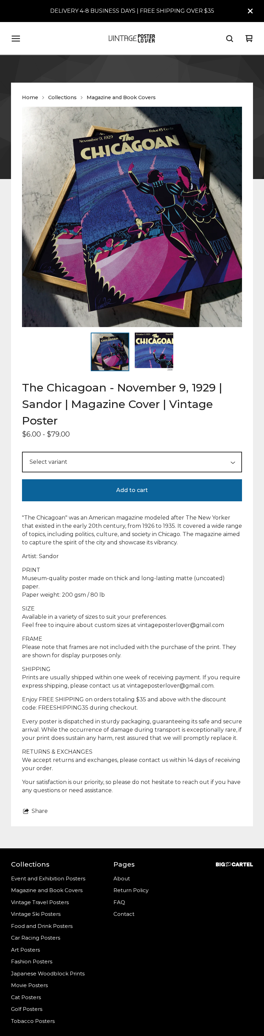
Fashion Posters (31, 961)
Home (30, 97)
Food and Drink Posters (42, 926)
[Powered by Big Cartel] (234, 864)
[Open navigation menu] (16, 38)
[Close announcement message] (250, 11)
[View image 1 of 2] (110, 352)
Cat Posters (26, 997)
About (121, 878)
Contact (123, 914)
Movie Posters (29, 985)
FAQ (119, 902)
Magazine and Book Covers (121, 97)
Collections (62, 97)
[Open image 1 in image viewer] (132, 217)
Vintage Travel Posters (40, 902)
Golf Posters (26, 1009)
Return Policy (130, 890)
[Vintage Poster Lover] (132, 39)
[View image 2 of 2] (154, 352)
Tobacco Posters (33, 1021)
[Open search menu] (229, 38)
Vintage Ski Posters (35, 914)
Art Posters (25, 949)
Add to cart (132, 490)
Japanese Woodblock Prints (48, 973)
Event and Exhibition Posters (48, 878)
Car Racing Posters (35, 937)
